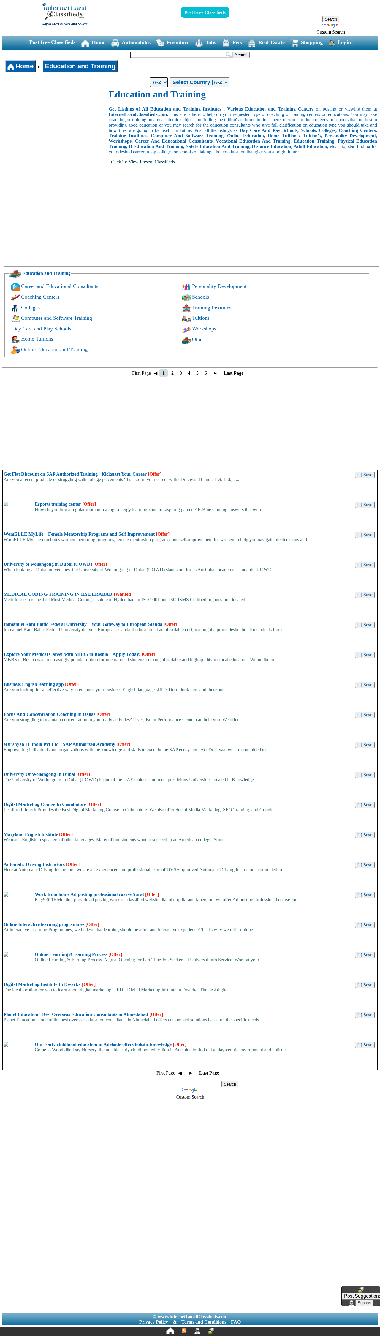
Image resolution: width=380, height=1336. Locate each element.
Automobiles (136, 42)
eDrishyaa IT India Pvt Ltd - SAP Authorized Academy (67, 744)
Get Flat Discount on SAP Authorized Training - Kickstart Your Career (83, 474)
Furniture (178, 42)
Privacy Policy (153, 1321)
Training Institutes (211, 308)
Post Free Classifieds (205, 12)
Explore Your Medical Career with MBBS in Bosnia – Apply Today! (79, 654)
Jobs (211, 42)
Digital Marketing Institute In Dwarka (50, 984)
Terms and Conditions (203, 1321)
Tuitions (201, 318)
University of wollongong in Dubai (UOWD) (55, 564)
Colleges (30, 308)
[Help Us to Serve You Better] (361, 1290)
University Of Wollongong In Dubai (47, 774)
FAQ (236, 1321)
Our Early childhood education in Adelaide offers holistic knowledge (110, 1044)
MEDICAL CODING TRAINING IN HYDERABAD (68, 594)
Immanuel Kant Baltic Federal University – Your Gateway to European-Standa (90, 624)
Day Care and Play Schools (41, 329)
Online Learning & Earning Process (78, 954)
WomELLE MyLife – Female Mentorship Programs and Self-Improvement (87, 534)
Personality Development (219, 286)
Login (344, 42)
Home (98, 42)
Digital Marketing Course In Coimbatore (52, 804)
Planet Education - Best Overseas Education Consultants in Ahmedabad (83, 1014)
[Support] (197, 1331)
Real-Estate (271, 42)
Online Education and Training (54, 349)
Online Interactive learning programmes (51, 924)
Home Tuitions (37, 339)
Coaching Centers (40, 297)
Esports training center (65, 504)
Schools (200, 297)
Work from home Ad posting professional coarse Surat (97, 894)
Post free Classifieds (52, 42)
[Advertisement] (56, 133)
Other (198, 339)
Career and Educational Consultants (59, 286)
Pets (237, 42)
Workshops (204, 329)
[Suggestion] (211, 1331)
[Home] (170, 1330)
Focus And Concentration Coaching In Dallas (57, 714)
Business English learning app (41, 684)
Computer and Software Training (56, 318)
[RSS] (184, 1330)
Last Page (233, 373)
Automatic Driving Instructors (42, 864)
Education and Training (80, 66)
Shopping (312, 42)
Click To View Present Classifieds (143, 161)
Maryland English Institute (38, 834)
